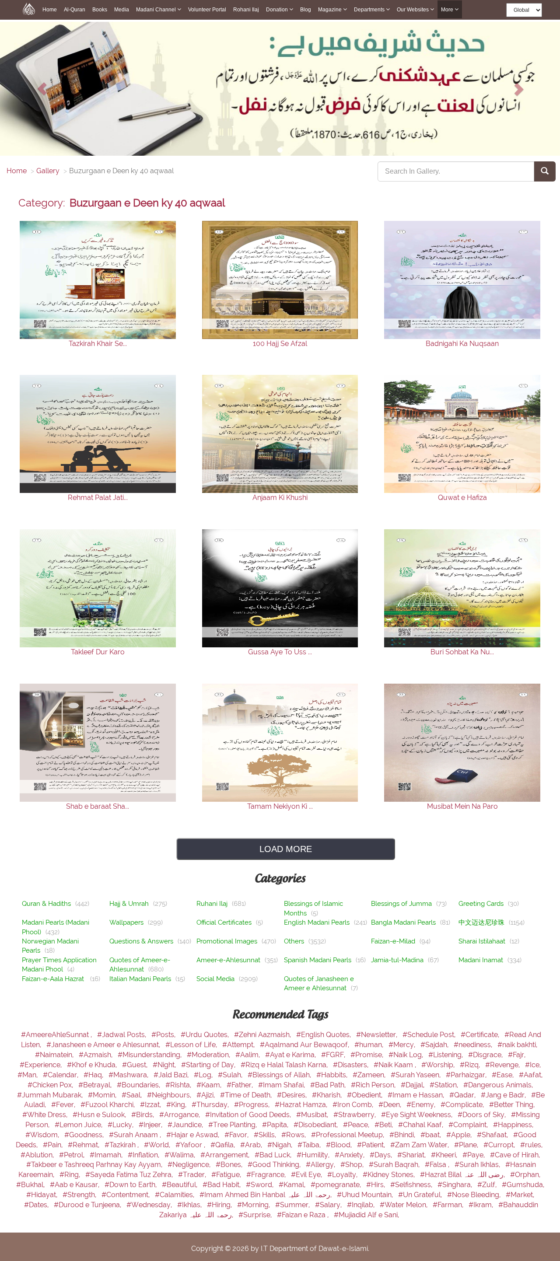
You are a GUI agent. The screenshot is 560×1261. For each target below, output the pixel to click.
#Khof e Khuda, (93, 1065)
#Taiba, (310, 1145)
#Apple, (459, 1135)
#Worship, (438, 1065)
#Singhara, (456, 1185)
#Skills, (266, 1135)
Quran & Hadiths (46, 904)
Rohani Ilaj (246, 10)
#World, (158, 1145)
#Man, (28, 1075)
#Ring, (71, 1174)
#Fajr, (516, 1055)
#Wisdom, (43, 1135)
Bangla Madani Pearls (403, 922)
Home (49, 10)
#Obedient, (365, 1095)
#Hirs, (376, 1185)
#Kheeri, (445, 1155)
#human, (369, 1045)
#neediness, (474, 1045)
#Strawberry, (355, 1115)
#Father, (241, 1085)
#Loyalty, (343, 1174)
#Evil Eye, (307, 1174)
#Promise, (367, 1055)
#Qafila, (223, 1145)
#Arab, (252, 1145)
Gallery (48, 171)
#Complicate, (463, 1104)
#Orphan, (525, 1174)
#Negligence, (190, 1164)
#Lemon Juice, (79, 1125)
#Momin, (103, 1095)
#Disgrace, (486, 1055)
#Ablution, (38, 1155)
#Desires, (292, 1095)
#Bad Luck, (274, 1155)
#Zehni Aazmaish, (263, 1034)
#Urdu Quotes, (206, 1034)
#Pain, (53, 1145)
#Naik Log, (406, 1055)
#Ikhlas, (190, 1205)
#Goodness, (84, 1135)
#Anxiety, (350, 1155)
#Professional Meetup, (348, 1135)
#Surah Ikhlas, (478, 1164)
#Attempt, (239, 1045)
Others (294, 941)
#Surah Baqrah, (395, 1164)
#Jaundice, (186, 1125)
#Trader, (193, 1174)
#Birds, (143, 1115)
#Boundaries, (139, 1085)
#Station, (445, 1085)
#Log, (204, 1075)
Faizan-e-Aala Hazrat (54, 979)
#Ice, (533, 1065)
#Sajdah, (435, 1045)
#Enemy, (421, 1104)
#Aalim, (248, 1055)
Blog (305, 10)
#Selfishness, (412, 1185)
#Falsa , (438, 1164)
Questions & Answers (141, 941)
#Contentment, (126, 1195)
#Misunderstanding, (150, 1055)
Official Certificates (224, 922)
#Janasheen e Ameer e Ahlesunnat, (104, 1045)
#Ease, (503, 1075)
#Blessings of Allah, (280, 1075)
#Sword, (260, 1185)
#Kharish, (327, 1095)
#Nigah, (280, 1145)
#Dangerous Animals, (498, 1085)
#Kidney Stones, (389, 1174)
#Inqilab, (361, 1205)
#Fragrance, (266, 1174)
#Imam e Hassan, (417, 1095)
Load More (285, 849)
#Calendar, (61, 1075)
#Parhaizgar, (467, 1075)
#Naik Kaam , (396, 1065)
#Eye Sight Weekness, (417, 1115)
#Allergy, (321, 1164)
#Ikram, (482, 1205)
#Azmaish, (96, 1055)
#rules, (531, 1145)
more (448, 10)
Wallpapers (126, 922)
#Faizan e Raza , (303, 1215)
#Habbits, (332, 1075)
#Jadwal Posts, (122, 1034)
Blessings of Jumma (401, 904)
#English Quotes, (324, 1034)
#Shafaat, (493, 1135)
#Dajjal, (413, 1085)
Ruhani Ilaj (212, 904)
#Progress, (252, 1104)
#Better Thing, (512, 1104)
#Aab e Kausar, (75, 1185)
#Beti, (384, 1125)
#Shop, (352, 1164)
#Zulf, (487, 1185)
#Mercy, (402, 1045)
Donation (277, 10)
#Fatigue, (227, 1174)
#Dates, (37, 1205)
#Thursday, (211, 1104)
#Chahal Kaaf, (421, 1125)
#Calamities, (175, 1195)
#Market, (520, 1195)
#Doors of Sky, (483, 1115)
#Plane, (467, 1145)
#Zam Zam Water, (420, 1145)
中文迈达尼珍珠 (481, 922)
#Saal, (133, 1095)
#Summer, (293, 1205)
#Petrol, (72, 1155)
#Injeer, (151, 1125)
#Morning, (254, 1205)
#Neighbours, (170, 1095)
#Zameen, (370, 1075)
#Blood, (340, 1145)
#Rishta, (179, 1085)
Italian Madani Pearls (140, 979)
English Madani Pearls (317, 922)
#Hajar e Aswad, (193, 1135)
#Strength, (80, 1195)
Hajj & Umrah (129, 904)
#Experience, (41, 1065)
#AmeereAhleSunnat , (57, 1034)
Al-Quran (74, 10)
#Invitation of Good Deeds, (249, 1115)
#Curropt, (500, 1145)
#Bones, (230, 1164)
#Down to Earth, (131, 1185)
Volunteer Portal (207, 10)
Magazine (330, 10)
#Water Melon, (404, 1205)
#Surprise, (255, 1215)
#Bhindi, (403, 1135)
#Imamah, (107, 1155)
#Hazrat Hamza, (302, 1104)
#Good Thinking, (275, 1164)
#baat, (431, 1135)
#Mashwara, (129, 1075)
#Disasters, (351, 1065)
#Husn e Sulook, (100, 1115)
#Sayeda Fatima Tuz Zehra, (130, 1174)
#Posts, (164, 1034)
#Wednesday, (150, 1205)
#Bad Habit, (222, 1185)
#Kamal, (293, 1185)
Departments (370, 10)
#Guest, (135, 1065)
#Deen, (390, 1104)
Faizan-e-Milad (393, 941)
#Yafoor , (191, 1145)
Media (121, 10)
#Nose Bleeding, (474, 1195)
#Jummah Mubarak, (50, 1095)
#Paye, (474, 1155)
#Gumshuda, (523, 1185)
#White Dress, (45, 1115)
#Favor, (237, 1135)
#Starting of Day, (209, 1065)
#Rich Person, (374, 1085)
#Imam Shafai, (282, 1085)
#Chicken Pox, (51, 1085)
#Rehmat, (84, 1145)
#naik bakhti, (517, 1045)
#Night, (165, 1065)
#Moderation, (209, 1055)
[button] (42, 89)
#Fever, (64, 1104)
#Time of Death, (246, 1095)
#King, (177, 1104)
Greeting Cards (481, 904)
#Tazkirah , (122, 1145)
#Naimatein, (55, 1055)
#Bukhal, (31, 1185)
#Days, (382, 1155)
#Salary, (329, 1205)
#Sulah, (231, 1075)
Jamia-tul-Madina (397, 960)
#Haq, (94, 1075)
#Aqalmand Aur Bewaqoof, (305, 1045)
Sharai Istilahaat (481, 941)
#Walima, (180, 1155)
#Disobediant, (317, 1125)
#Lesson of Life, (192, 1045)
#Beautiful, (180, 1185)
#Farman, (449, 1205)
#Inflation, (144, 1155)
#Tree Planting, (233, 1125)
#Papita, (276, 1125)
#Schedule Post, (429, 1034)
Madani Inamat (480, 960)
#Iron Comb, (353, 1104)
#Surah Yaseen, (416, 1075)
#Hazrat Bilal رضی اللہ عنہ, (463, 1174)
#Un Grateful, (421, 1195)
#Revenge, (503, 1065)
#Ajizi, (206, 1095)
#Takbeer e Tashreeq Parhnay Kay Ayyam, (95, 1164)
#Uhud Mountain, (366, 1195)
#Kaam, (209, 1085)
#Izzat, (151, 1104)
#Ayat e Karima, (291, 1055)
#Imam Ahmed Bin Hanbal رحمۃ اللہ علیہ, (266, 1195)
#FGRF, (334, 1055)
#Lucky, (121, 1125)
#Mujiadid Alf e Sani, (366, 1215)
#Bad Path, (328, 1085)
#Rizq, (471, 1065)
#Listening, (446, 1055)
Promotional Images (226, 941)
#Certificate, (481, 1034)
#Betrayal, (95, 1085)
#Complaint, (469, 1125)
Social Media (215, 979)
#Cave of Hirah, (515, 1155)
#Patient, (372, 1145)
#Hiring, (220, 1205)
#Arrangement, (225, 1155)
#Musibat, (313, 1115)
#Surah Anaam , (136, 1135)
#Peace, (357, 1125)
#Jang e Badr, (504, 1095)
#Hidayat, (42, 1195)
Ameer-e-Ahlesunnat (228, 960)
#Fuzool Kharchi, (108, 1104)
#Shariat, (412, 1155)
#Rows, (294, 1135)
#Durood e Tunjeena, (88, 1205)
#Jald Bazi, (172, 1075)
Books (99, 10)
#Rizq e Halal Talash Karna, (285, 1065)
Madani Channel (156, 10)
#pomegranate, (337, 1185)
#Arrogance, (180, 1115)
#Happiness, (513, 1125)
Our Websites (413, 10)
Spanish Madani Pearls (317, 960)
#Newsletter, (377, 1034)
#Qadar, (463, 1095)
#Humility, (314, 1155)
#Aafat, (530, 1075)
